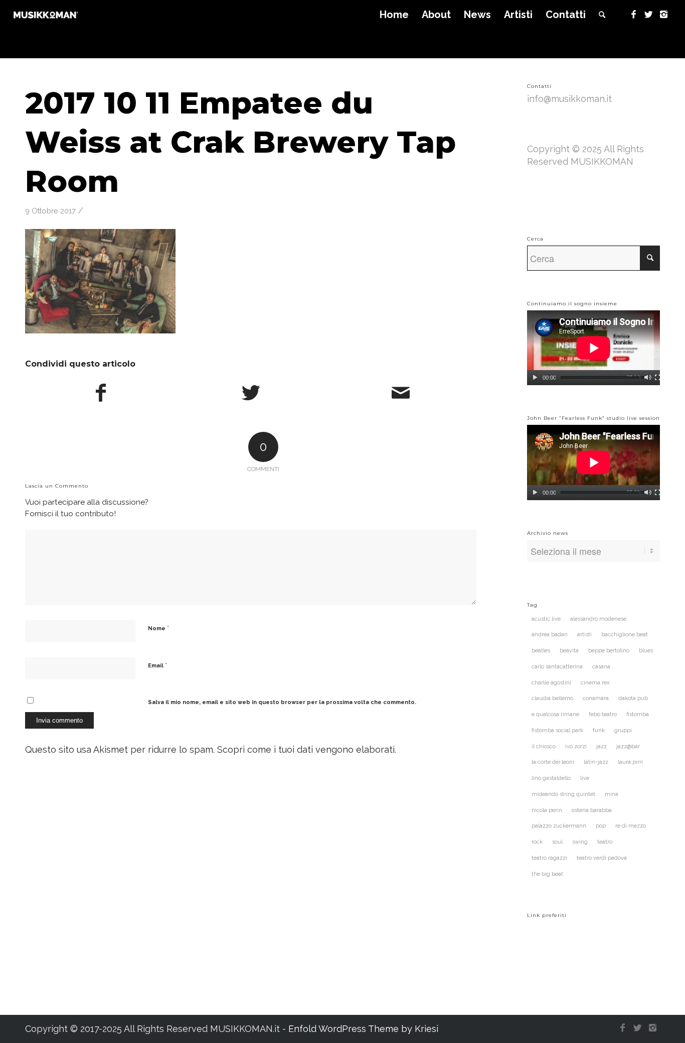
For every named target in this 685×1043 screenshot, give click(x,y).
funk (599, 730)
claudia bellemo (552, 698)
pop (601, 826)
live (584, 778)
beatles (541, 650)
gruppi (623, 730)
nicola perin (547, 810)
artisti (584, 634)
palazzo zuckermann (559, 826)
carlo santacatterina (557, 666)
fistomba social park (557, 730)
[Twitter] (648, 14)
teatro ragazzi (549, 858)
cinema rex (595, 682)
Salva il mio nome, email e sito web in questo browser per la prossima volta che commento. (282, 702)
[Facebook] (633, 14)
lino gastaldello (551, 778)
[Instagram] (663, 14)
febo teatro (603, 714)
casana (601, 666)
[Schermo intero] (657, 378)
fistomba (637, 714)
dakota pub (633, 698)
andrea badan (550, 634)
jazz (601, 746)
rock (537, 842)
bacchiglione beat (624, 634)
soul (557, 842)
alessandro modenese (598, 619)
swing (580, 842)
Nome (158, 628)
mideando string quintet (563, 794)
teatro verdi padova (602, 858)
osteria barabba (592, 810)
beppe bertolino (608, 650)
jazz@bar (628, 746)
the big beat (547, 874)
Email (157, 665)
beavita (569, 650)
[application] (593, 347)
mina (611, 794)
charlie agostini (551, 682)
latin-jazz (596, 762)
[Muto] (647, 378)
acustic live (546, 619)
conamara (596, 698)
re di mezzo (630, 826)
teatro (604, 842)
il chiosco (544, 746)
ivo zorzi (576, 746)
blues (646, 650)
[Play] (535, 378)
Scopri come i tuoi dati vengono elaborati (306, 749)
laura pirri (630, 762)
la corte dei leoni (553, 762)
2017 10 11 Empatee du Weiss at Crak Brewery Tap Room (240, 141)
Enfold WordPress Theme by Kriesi (363, 1028)
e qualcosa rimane (555, 714)
